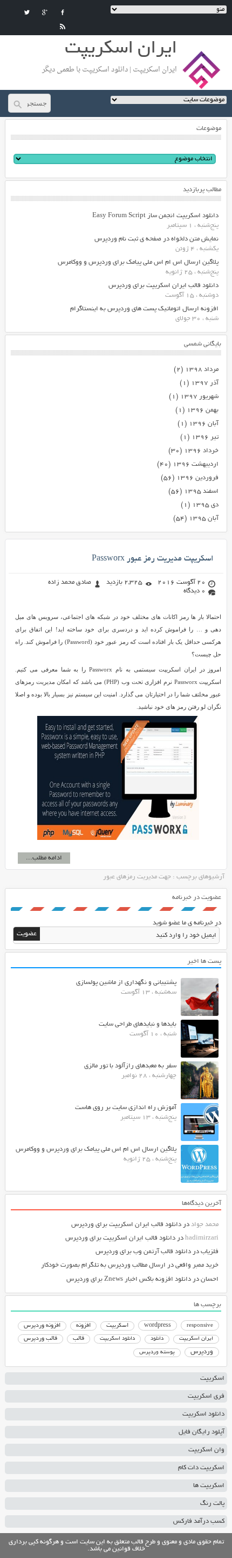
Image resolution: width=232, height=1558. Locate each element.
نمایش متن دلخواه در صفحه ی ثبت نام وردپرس (156, 239)
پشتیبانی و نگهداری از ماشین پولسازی (126, 982)
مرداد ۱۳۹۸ (202, 369)
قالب (78, 1338)
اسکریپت (117, 1325)
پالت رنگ (212, 1503)
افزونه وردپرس (42, 1325)
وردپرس (201, 1351)
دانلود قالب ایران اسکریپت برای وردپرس (163, 285)
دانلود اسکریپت (117, 1338)
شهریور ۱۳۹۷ (199, 396)
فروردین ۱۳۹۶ (197, 477)
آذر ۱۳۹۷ (205, 383)
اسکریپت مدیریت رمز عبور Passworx (153, 559)
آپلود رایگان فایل (201, 1432)
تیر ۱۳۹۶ (205, 437)
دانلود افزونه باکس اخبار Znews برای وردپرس (128, 1279)
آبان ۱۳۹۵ (204, 518)
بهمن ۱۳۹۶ (203, 410)
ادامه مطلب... (44, 858)
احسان (210, 1279)
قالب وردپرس (40, 1338)
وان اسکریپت (206, 1449)
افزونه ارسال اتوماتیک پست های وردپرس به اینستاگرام (144, 308)
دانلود (157, 1339)
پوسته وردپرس (157, 1352)
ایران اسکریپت (196, 1339)
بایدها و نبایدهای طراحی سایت (137, 1024)
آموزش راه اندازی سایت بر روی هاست (125, 1107)
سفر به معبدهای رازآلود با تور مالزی (130, 1066)
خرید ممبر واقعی (197, 1265)
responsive (200, 1325)
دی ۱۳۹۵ (205, 505)
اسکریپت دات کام (201, 1467)
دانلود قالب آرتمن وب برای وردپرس (143, 1251)
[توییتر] (27, 12)
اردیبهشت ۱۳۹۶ (196, 464)
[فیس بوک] (63, 12)
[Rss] (63, 26)
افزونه (83, 1325)
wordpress (157, 1325)
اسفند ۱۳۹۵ (201, 491)
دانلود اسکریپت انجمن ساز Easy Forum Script (155, 215)
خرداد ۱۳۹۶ (201, 450)
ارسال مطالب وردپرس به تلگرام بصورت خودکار (103, 1265)
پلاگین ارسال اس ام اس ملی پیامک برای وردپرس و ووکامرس (138, 262)
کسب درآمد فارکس (198, 1521)
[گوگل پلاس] (45, 12)
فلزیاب (210, 1251)
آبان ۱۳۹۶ (204, 423)
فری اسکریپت (206, 1396)
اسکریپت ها (208, 1485)
